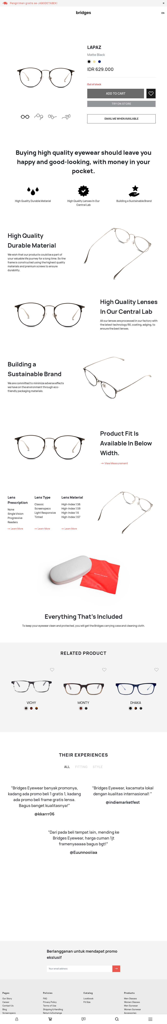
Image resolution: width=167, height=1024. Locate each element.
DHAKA (135, 703)
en (162, 13)
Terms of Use (49, 1005)
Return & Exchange (52, 1013)
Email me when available (121, 118)
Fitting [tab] (81, 767)
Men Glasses (130, 998)
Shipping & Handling (53, 1009)
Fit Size (87, 1002)
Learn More (16, 528)
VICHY (31, 703)
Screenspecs (9, 1013)
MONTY (83, 703)
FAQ (45, 998)
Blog (4, 1009)
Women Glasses (132, 1002)
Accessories (130, 1013)
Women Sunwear (132, 1009)
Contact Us (8, 1005)
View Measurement (116, 463)
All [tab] (67, 767)
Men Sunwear (131, 1005)
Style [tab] (98, 767)
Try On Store (121, 104)
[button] (164, 3)
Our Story (7, 998)
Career (5, 1002)
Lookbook (88, 998)
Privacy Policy (50, 1002)
